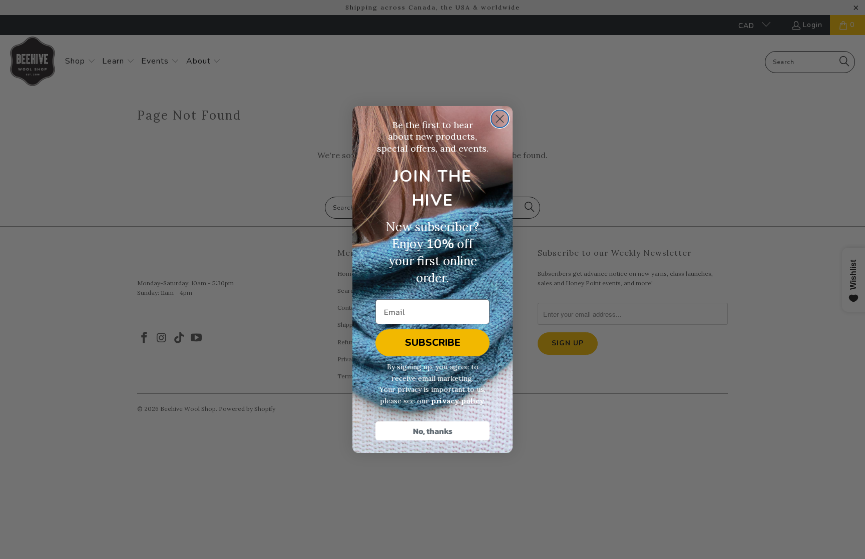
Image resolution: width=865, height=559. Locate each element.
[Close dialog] (500, 119)
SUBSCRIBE (433, 342)
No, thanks (433, 431)
